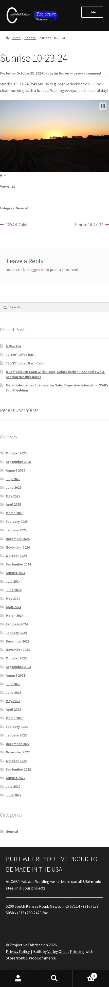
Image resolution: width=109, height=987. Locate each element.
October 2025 (16, 453)
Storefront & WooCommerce (31, 957)
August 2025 (15, 470)
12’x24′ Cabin (17, 225)
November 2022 (18, 752)
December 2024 (17, 538)
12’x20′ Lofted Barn (20, 354)
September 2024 (18, 564)
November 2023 (18, 649)
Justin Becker (58, 73)
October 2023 (16, 658)
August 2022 (15, 778)
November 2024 (18, 547)
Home (16, 38)
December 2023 (17, 641)
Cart (84, 974)
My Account (18, 978)
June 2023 (13, 692)
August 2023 (15, 675)
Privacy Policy (18, 951)
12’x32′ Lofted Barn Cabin (25, 363)
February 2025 (17, 521)
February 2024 (17, 624)
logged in (36, 269)
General (30, 38)
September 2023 (18, 666)
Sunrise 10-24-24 (89, 225)
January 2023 (16, 735)
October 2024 (16, 555)
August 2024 (15, 573)
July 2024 (13, 581)
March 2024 (14, 615)
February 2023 (17, 726)
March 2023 (14, 718)
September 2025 (18, 461)
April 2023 (13, 709)
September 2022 (18, 769)
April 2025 (13, 504)
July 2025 (13, 479)
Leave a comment (87, 73)
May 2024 (13, 598)
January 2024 (16, 632)
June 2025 (13, 487)
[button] (102, 106)
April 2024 (13, 607)
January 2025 (16, 530)
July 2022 (13, 786)
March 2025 (14, 513)
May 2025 (13, 496)
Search (54, 978)
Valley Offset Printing (66, 951)
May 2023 (13, 701)
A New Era (13, 346)
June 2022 (13, 795)
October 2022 (16, 760)
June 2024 (13, 590)
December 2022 (17, 744)
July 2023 (13, 684)
